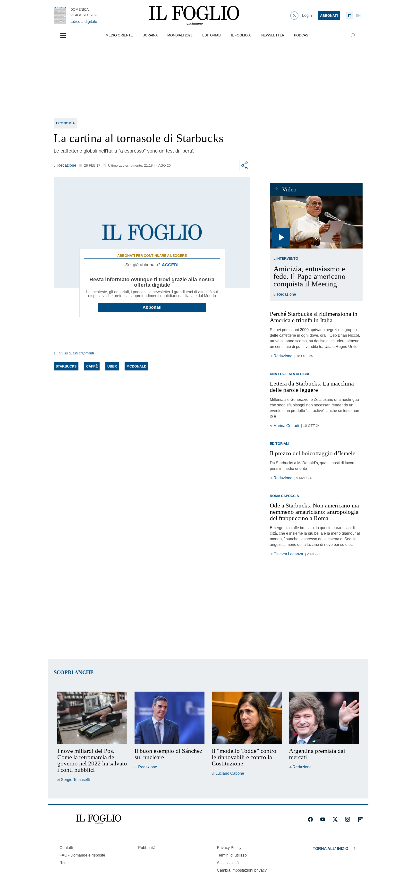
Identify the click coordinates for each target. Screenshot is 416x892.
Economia (65, 123)
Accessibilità (228, 863)
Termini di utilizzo (232, 855)
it (349, 15)
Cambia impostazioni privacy (242, 870)
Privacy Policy (229, 848)
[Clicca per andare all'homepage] (99, 819)
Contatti (66, 848)
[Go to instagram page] (347, 819)
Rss (62, 863)
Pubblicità (146, 848)
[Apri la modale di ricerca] (353, 35)
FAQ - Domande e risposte (82, 855)
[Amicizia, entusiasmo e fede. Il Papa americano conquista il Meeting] (316, 222)
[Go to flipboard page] (360, 819)
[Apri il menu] (63, 35)
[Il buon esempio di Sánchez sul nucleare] (169, 718)
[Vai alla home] (194, 15)
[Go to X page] (335, 819)
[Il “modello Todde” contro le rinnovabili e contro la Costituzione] (247, 718)
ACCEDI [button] (170, 264)
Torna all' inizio (330, 849)
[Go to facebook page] (310, 819)
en (358, 15)
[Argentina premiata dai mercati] (324, 718)
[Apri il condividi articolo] (244, 165)
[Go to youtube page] (322, 819)
